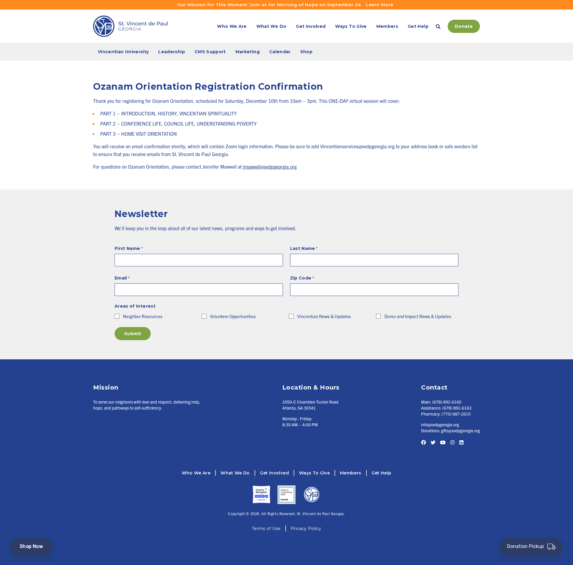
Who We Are (232, 26)
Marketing (247, 51)
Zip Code (302, 278)
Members (387, 26)
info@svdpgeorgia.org (440, 424)
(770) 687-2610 (456, 413)
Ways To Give (350, 26)
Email (122, 278)
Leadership (171, 51)
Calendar (280, 51)
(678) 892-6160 (446, 401)
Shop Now (31, 546)
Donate (464, 26)
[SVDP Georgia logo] (130, 26)
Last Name (304, 248)
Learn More (379, 4)
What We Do (271, 26)
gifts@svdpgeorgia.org (460, 430)
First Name (129, 248)
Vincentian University (123, 51)
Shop (306, 51)
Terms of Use (266, 528)
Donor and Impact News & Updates (417, 316)
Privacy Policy (306, 528)
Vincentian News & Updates (324, 316)
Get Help (418, 26)
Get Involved (311, 26)
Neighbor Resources (142, 316)
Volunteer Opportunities (233, 316)
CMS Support (210, 51)
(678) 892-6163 (457, 407)
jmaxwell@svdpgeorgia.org (270, 167)
